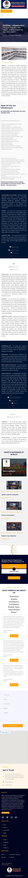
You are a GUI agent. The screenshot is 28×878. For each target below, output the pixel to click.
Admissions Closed (14, 571)
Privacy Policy (5, 865)
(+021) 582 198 (14, 566)
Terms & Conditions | (6, 863)
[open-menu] (2, 16)
